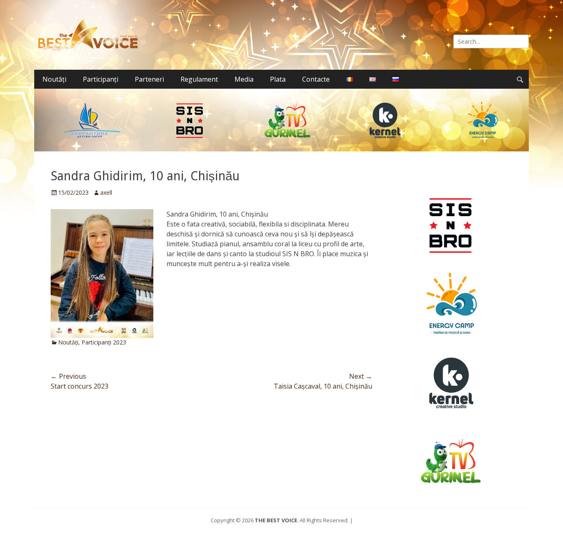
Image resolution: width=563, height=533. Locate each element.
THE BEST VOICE (276, 520)
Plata (278, 79)
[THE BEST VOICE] (90, 35)
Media (244, 79)
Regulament (199, 79)
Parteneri (149, 79)
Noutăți (54, 79)
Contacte (316, 79)
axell (106, 192)
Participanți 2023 (104, 342)
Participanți (100, 79)
